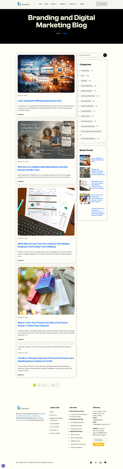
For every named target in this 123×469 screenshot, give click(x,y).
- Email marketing (76, 447)
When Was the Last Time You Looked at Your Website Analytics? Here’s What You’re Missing (97, 185)
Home (40, 4)
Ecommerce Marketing (87, 96)
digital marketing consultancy (29, 416)
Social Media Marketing (88, 138)
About (46, 4)
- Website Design (76, 425)
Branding (83, 80)
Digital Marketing (86, 91)
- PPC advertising (76, 438)
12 (53, 385)
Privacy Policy (55, 433)
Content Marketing (86, 86)
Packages (62, 4)
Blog (82, 75)
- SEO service (74, 434)
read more (21, 114)
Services (53, 4)
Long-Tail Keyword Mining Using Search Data (40, 101)
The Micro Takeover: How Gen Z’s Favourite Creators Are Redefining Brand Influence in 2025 (98, 212)
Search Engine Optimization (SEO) (91, 131)
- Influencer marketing (77, 444)
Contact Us (54, 430)
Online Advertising (86, 121)
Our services (54, 427)
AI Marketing (85, 70)
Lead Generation (86, 111)
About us (53, 415)
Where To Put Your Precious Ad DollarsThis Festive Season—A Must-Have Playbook (97, 198)
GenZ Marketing (85, 101)
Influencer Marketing (87, 106)
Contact (82, 4)
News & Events (85, 116)
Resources (72, 4)
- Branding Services (77, 422)
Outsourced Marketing (87, 126)
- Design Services (76, 429)
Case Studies (55, 423)
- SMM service (75, 441)
